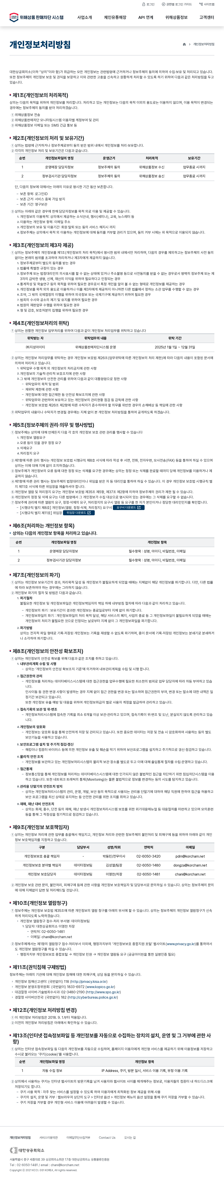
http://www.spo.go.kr (103, 992)
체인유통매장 (115, 17)
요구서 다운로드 (129, 507)
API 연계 (145, 17)
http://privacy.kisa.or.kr (88, 982)
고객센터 (207, 17)
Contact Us (107, 1137)
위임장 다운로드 (79, 512)
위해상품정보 (176, 17)
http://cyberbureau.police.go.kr (93, 997)
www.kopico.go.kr (100, 987)
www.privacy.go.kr (181, 944)
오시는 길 (130, 1137)
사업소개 (84, 17)
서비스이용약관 (48, 1137)
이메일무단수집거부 (78, 1137)
